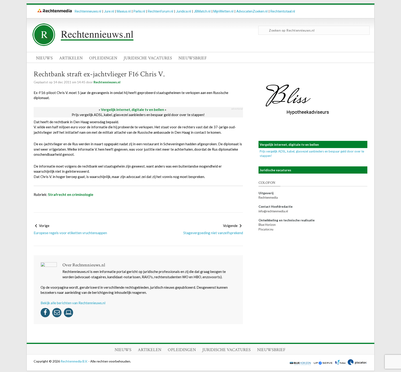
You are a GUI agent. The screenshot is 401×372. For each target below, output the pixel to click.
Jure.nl (109, 11)
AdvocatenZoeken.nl (252, 11)
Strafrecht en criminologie (70, 194)
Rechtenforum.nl (160, 11)
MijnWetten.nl (223, 11)
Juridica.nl (183, 11)
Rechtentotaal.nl (282, 11)
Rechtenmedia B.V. (74, 361)
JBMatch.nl (202, 11)
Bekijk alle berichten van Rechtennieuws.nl (73, 303)
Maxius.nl (124, 11)
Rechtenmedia (268, 197)
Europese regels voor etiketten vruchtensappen (70, 233)
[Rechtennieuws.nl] (83, 45)
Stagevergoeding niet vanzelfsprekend (213, 233)
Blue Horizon (267, 224)
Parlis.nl (139, 11)
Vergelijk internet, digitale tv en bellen (132, 109)
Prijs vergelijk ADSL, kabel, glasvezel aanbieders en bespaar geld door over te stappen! (138, 115)
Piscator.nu (266, 229)
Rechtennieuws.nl (88, 11)
